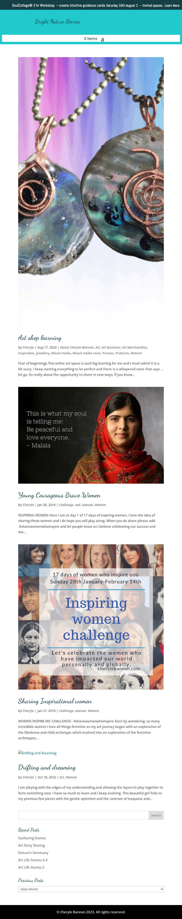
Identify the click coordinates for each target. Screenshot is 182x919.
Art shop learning (39, 337)
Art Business (111, 347)
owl (77, 505)
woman (87, 505)
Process (108, 353)
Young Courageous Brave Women (59, 495)
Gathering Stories (32, 838)
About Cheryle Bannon (77, 347)
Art (97, 347)
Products (122, 353)
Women (136, 353)
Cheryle (28, 347)
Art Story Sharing (31, 845)
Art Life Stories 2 (31, 867)
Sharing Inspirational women (55, 701)
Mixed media (61, 353)
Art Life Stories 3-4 (32, 860)
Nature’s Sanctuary (33, 852)
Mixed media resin (87, 353)
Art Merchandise (134, 347)
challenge (66, 505)
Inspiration (26, 353)
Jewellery (42, 353)
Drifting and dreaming (47, 767)
